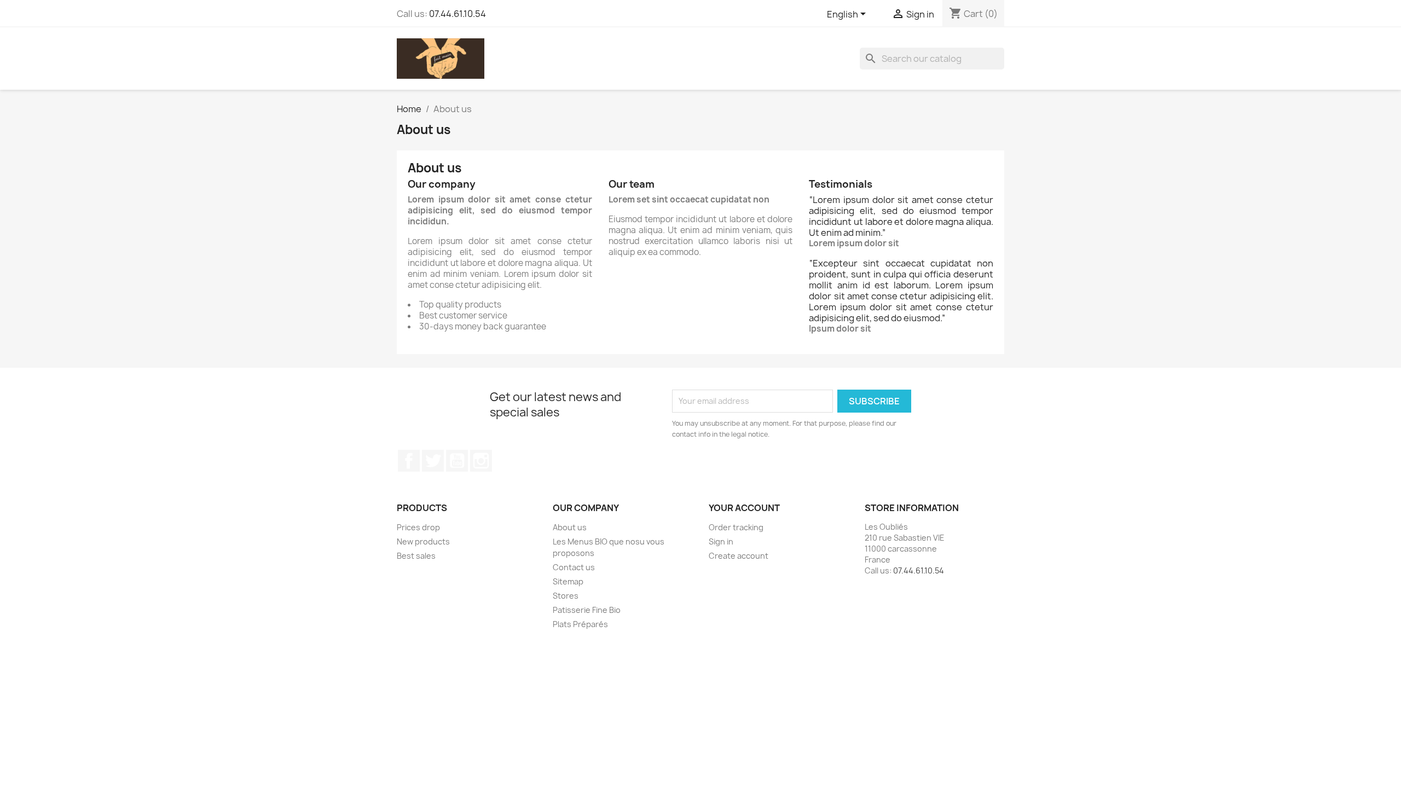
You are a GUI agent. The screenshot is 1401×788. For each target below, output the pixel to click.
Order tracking (736, 527)
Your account (744, 508)
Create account (738, 556)
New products (423, 541)
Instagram (481, 461)
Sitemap (568, 581)
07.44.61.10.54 (457, 14)
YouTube (457, 461)
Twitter (433, 461)
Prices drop (418, 527)
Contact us (574, 567)
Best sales (416, 556)
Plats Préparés (580, 624)
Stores (565, 595)
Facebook (409, 461)
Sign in (721, 541)
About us (570, 527)
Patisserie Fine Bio (587, 610)
